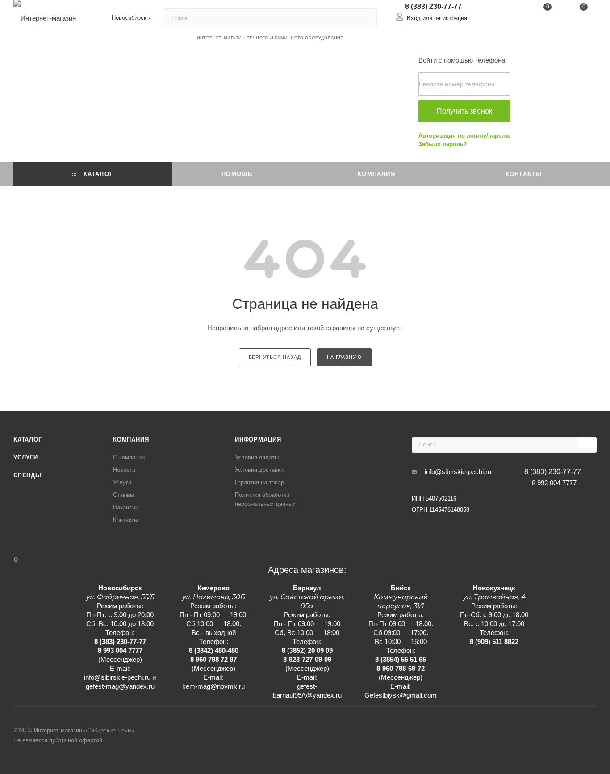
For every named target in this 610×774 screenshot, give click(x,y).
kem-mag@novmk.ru (213, 686)
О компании (129, 457)
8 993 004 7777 (554, 483)
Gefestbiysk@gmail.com (400, 695)
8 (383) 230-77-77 (433, 6)
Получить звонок (464, 111)
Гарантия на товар (259, 482)
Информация (258, 439)
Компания (131, 439)
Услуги (25, 457)
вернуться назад (275, 357)
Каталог (27, 439)
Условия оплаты (257, 457)
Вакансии (125, 507)
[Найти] (366, 17)
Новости (124, 470)
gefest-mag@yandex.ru (120, 686)
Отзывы (123, 495)
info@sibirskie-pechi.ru (458, 471)
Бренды (27, 475)
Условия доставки (259, 470)
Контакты (125, 520)
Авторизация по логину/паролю (464, 135)
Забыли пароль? (442, 144)
